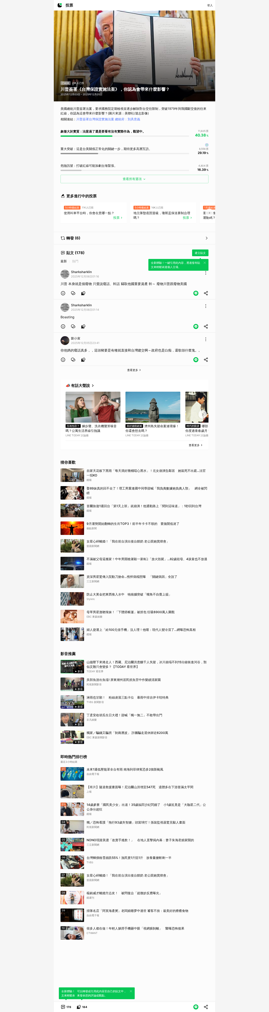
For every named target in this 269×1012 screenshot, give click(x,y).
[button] (63, 293)
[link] (73, 293)
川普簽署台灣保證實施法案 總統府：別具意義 (108, 119)
